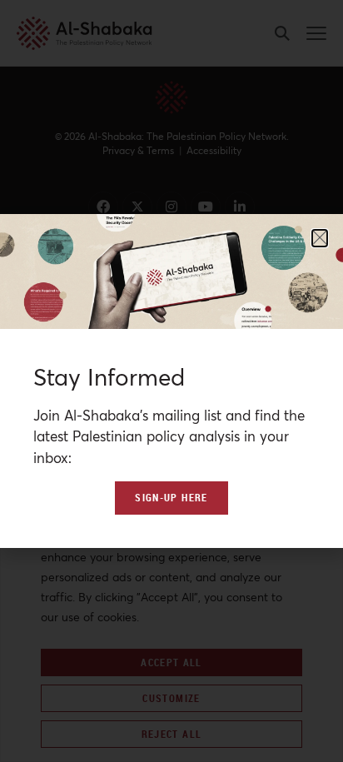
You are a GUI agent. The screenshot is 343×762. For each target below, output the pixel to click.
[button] (319, 238)
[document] (171, 381)
